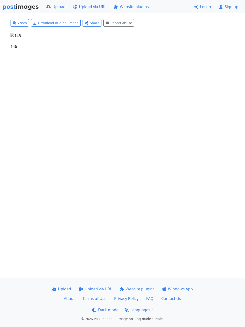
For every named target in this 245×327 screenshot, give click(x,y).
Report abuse (121, 23)
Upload (59, 6)
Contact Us (171, 298)
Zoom (22, 23)
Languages (140, 309)
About (69, 298)
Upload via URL (92, 6)
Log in (205, 6)
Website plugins (134, 6)
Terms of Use (94, 298)
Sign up (231, 6)
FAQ (150, 298)
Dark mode (108, 309)
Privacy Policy (126, 298)
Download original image (58, 23)
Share (94, 23)
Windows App (180, 289)
